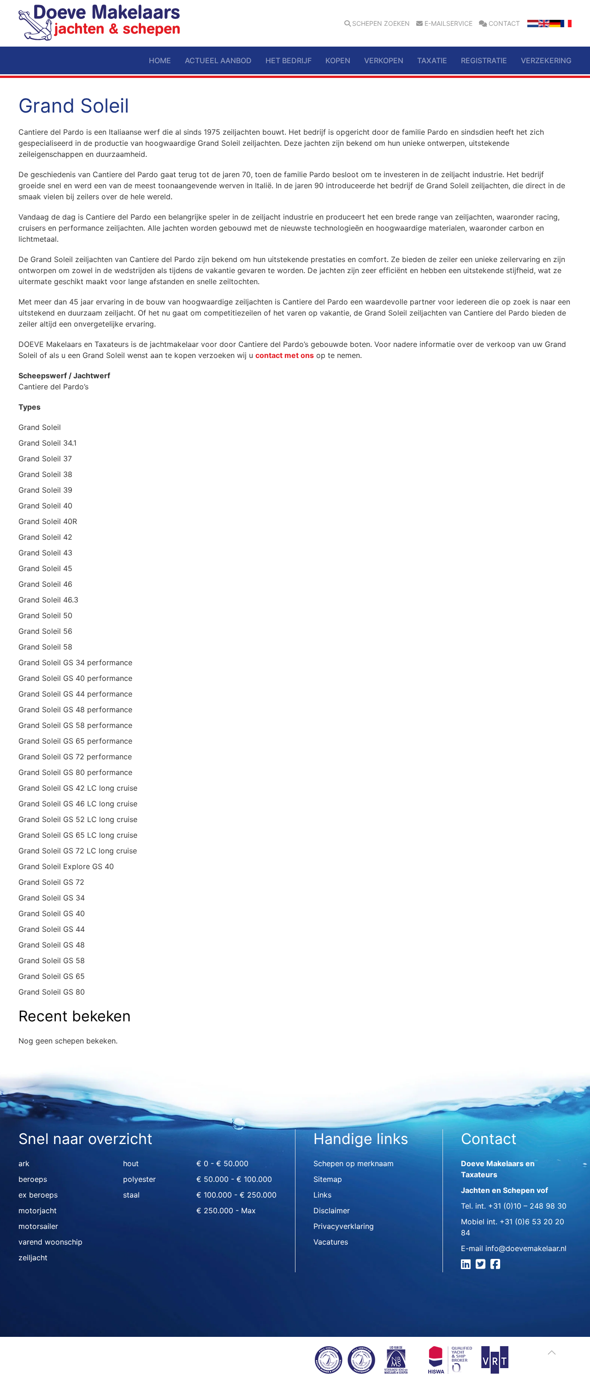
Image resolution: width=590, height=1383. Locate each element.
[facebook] (496, 1265)
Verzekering (546, 60)
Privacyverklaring (343, 1226)
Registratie (484, 60)
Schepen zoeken (381, 23)
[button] (551, 1352)
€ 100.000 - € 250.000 (236, 1194)
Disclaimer (331, 1210)
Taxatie (432, 60)
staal (131, 1194)
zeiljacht (32, 1257)
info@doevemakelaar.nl (525, 1248)
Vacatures (330, 1241)
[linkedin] (467, 1265)
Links (322, 1194)
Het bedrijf (289, 60)
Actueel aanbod (218, 60)
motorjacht (37, 1210)
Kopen (337, 60)
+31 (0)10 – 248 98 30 (527, 1205)
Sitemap (327, 1179)
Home (160, 60)
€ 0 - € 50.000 (222, 1163)
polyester (139, 1179)
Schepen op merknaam (353, 1163)
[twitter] (482, 1265)
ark (24, 1163)
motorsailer (38, 1226)
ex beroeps (38, 1194)
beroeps (32, 1179)
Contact (504, 23)
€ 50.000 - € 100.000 (234, 1179)
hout (131, 1163)
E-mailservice (448, 23)
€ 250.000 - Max (226, 1210)
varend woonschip (50, 1241)
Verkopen (383, 60)
